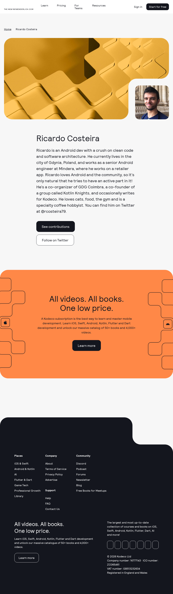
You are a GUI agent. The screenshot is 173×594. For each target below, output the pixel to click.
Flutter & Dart (23, 479)
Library (18, 496)
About (49, 463)
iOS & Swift (21, 463)
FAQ (47, 503)
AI (15, 474)
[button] (46, 5)
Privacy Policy (54, 474)
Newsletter (83, 479)
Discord (81, 463)
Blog (79, 485)
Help (48, 498)
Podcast (81, 468)
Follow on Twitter (55, 240)
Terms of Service (55, 468)
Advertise (51, 479)
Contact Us (52, 508)
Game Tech (21, 485)
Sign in (138, 6)
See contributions (55, 226)
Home (7, 29)
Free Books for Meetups (91, 490)
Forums (81, 474)
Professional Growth (27, 490)
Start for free (157, 6)
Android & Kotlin (24, 468)
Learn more (86, 345)
